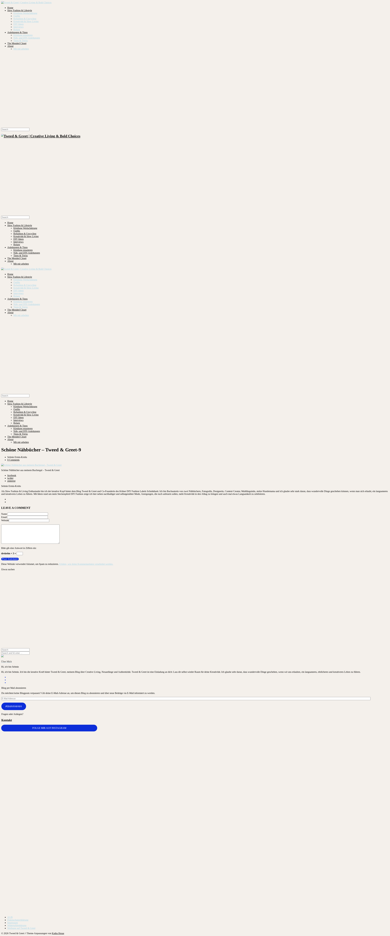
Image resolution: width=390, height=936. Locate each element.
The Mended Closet (16, 43)
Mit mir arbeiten (21, 49)
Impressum (12, 922)
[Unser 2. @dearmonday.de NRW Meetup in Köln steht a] (292, 859)
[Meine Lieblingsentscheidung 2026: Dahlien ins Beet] (227, 750)
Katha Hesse (58, 933)
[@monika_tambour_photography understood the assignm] (98, 858)
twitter (10, 478)
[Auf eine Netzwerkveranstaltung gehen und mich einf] (33, 869)
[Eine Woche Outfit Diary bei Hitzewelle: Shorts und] (33, 740)
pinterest (11, 481)
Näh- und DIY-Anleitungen (26, 38)
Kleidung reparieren (23, 35)
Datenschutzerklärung (17, 920)
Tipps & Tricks (20, 40)
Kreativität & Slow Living (26, 21)
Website (5, 520)
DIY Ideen (18, 24)
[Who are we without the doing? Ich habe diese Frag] (162, 856)
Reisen (16, 29)
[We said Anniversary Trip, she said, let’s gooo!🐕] (356, 737)
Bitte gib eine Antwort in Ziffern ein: (18, 548)
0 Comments (13, 460)
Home (10, 7)
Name (4, 514)
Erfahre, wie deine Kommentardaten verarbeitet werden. (86, 564)
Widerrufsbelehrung (16, 925)
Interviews (18, 27)
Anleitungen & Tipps (17, 32)
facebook (11, 475)
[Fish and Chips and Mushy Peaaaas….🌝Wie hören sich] (98, 748)
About (10, 46)
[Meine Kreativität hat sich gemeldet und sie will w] (162, 765)
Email (4, 517)
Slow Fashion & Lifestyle (19, 10)
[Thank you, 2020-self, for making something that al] (227, 836)
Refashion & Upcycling (24, 18)
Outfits (16, 16)
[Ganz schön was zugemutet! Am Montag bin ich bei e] (356, 872)
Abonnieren (13, 706)
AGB (10, 917)
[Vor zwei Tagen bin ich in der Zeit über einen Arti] (292, 784)
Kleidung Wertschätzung (25, 13)
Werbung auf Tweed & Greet (21, 928)
